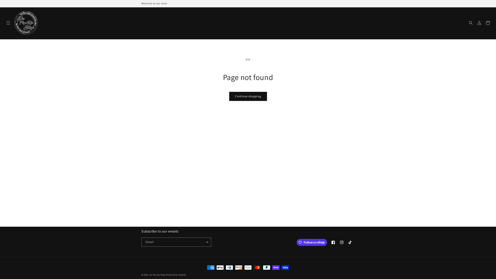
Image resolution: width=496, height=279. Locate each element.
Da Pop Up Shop (157, 274)
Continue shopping (248, 96)
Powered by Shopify (176, 274)
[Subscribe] (206, 242)
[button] (8, 23)
